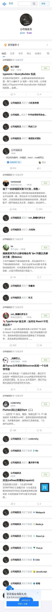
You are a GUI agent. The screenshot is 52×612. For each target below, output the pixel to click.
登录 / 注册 (22, 604)
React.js (40, 536)
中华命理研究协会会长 (38, 114)
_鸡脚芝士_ (16, 358)
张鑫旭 (31, 285)
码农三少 (32, 126)
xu (12, 246)
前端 (38, 583)
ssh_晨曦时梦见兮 (36, 217)
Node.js (39, 524)
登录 (43, 3)
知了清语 (15, 66)
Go (36, 450)
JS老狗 (31, 229)
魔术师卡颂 (33, 462)
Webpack (40, 512)
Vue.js (39, 548)
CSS (37, 559)
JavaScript (41, 571)
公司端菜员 (7, 60)
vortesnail (16, 181)
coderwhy (16, 402)
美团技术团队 (34, 138)
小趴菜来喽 (33, 102)
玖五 (30, 297)
